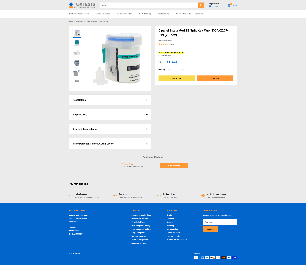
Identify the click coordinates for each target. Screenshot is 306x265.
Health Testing (163, 14)
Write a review (174, 165)
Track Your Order (173, 236)
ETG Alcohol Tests (138, 222)
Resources (199, 14)
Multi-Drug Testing (103, 14)
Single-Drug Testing (124, 14)
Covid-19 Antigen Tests (140, 240)
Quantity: (162, 69)
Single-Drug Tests (138, 233)
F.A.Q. (169, 215)
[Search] (201, 5)
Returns (170, 222)
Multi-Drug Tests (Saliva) (141, 229)
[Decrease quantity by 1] (169, 69)
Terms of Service (173, 233)
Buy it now (215, 78)
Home (71, 22)
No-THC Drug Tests (138, 236)
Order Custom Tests (183, 14)
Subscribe (210, 229)
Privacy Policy (172, 229)
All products (79, 22)
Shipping (170, 226)
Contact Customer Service (177, 240)
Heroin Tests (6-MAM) (139, 218)
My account (213, 6)
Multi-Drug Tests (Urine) (140, 226)
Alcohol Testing (145, 14)
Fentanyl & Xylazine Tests (79, 14)
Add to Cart (176, 78)
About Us (170, 218)
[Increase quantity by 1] (182, 69)
